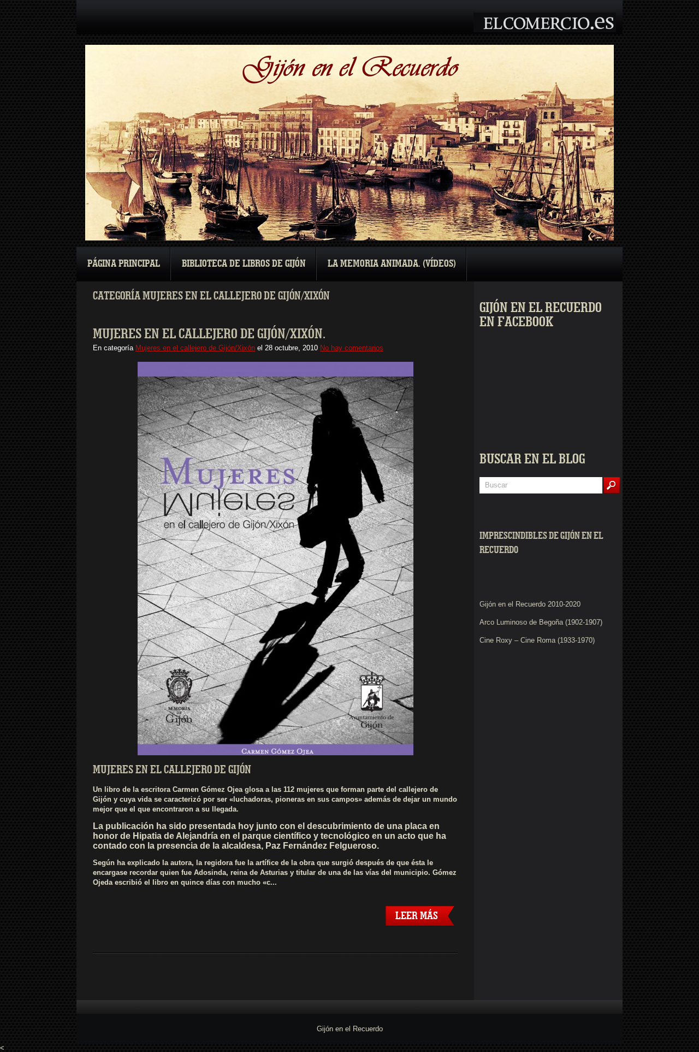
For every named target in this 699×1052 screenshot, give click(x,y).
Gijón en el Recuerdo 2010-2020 (529, 604)
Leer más (416, 915)
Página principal (123, 263)
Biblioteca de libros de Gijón (244, 263)
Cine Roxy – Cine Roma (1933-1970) (537, 640)
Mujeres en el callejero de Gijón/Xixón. (209, 334)
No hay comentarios (351, 348)
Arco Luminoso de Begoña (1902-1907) (540, 622)
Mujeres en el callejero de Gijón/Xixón (195, 348)
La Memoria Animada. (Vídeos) (392, 263)
